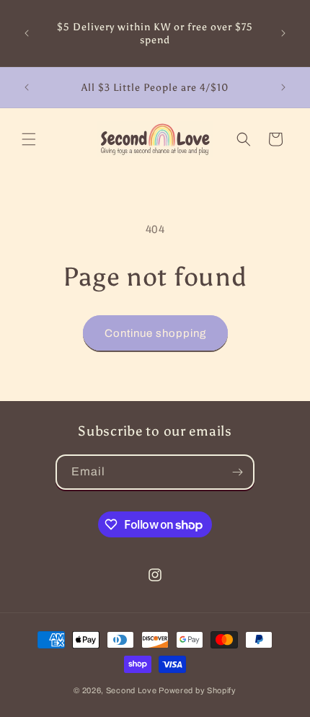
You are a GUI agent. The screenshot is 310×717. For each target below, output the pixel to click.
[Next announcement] (283, 33)
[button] (29, 139)
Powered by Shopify (197, 690)
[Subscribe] (237, 472)
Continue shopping (155, 333)
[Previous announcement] (27, 33)
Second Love (131, 690)
